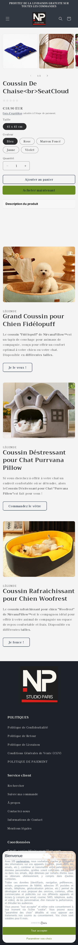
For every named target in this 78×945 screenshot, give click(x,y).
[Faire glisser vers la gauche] (31, 75)
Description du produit (21, 203)
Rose (27, 141)
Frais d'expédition (12, 113)
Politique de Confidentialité (28, 727)
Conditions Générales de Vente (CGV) (35, 753)
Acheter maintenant (39, 190)
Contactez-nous (19, 811)
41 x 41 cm (15, 126)
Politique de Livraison (24, 744)
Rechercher (16, 785)
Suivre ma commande (23, 794)
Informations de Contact (25, 820)
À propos (14, 802)
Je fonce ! (16, 642)
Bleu (10, 141)
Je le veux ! (18, 367)
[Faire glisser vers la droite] (47, 75)
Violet (29, 150)
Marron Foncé (50, 141)
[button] (7, 19)
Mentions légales (20, 828)
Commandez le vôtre (25, 506)
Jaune (11, 150)
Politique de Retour (22, 736)
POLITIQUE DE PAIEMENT (28, 761)
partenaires (22, 861)
